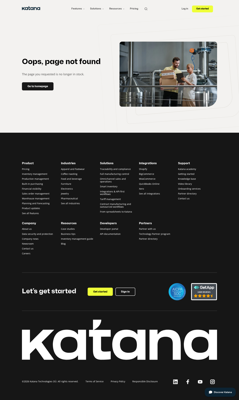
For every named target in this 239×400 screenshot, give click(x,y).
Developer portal (109, 228)
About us (27, 228)
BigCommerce (146, 173)
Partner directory (187, 193)
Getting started (186, 173)
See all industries (70, 203)
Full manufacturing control (114, 173)
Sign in (125, 292)
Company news (30, 238)
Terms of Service (95, 381)
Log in (185, 9)
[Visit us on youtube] (200, 381)
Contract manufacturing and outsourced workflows (115, 205)
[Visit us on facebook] (187, 381)
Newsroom (28, 243)
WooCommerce (147, 178)
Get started (202, 9)
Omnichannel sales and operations (113, 180)
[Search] (146, 9)
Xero (141, 188)
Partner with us (147, 228)
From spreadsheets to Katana (116, 211)
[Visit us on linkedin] (175, 381)
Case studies (68, 228)
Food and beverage (71, 178)
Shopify (143, 169)
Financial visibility (31, 188)
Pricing (134, 8)
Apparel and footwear (73, 169)
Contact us (184, 198)
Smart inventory (108, 186)
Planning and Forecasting (36, 203)
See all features (30, 213)
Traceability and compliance (115, 169)
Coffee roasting (69, 173)
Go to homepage (37, 86)
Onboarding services (189, 188)
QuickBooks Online (149, 183)
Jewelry (65, 193)
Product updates (31, 208)
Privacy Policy (118, 381)
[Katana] (31, 9)
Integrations (148, 163)
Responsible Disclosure (145, 381)
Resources (115, 8)
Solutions (95, 8)
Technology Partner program (154, 233)
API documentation (110, 233)
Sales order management (35, 193)
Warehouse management (35, 198)
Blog (63, 243)
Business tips (68, 233)
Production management (35, 178)
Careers (26, 253)
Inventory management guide (77, 238)
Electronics (67, 188)
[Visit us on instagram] (212, 381)
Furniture (66, 183)
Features (76, 8)
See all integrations (149, 193)
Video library (185, 183)
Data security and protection (37, 233)
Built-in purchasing (32, 183)
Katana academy (187, 169)
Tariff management (110, 199)
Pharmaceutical (69, 198)
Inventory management (34, 173)
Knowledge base (187, 178)
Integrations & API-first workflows (112, 193)
